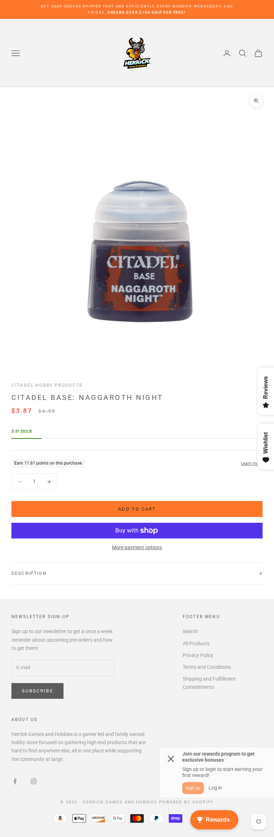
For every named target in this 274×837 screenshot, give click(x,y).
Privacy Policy (198, 655)
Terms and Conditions (207, 667)
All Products (196, 643)
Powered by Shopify (186, 802)
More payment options (137, 547)
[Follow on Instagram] (33, 781)
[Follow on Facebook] (15, 781)
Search (190, 631)
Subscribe (37, 690)
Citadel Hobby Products (47, 385)
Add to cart (137, 509)
